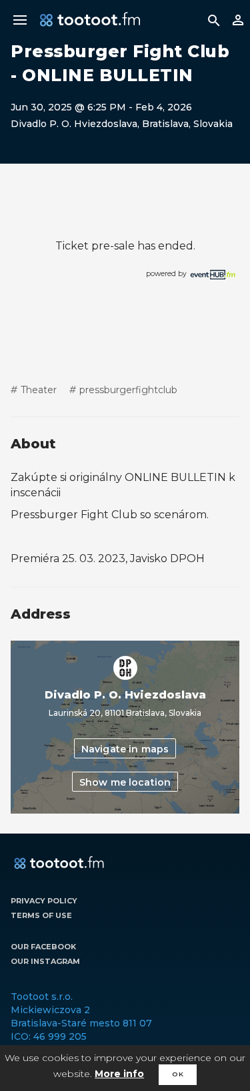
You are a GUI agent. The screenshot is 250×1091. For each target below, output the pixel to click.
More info (119, 1074)
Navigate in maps (125, 749)
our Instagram (45, 961)
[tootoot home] (59, 863)
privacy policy (44, 900)
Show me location (125, 782)
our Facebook (43, 946)
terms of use (41, 915)
